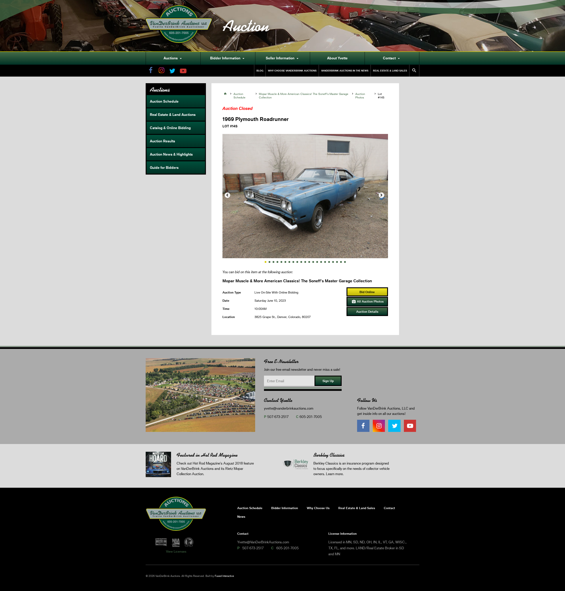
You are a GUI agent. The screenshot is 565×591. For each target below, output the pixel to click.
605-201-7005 (310, 416)
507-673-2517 (277, 416)
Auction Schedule (164, 101)
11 (305, 262)
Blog (259, 70)
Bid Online (367, 292)
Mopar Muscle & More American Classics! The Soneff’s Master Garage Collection (303, 95)
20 (341, 262)
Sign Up (328, 381)
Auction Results (162, 141)
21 (345, 262)
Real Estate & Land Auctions (173, 114)
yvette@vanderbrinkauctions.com (288, 408)
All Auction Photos (368, 301)
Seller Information (283, 58)
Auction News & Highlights (171, 154)
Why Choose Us (318, 508)
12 (309, 262)
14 (317, 262)
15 (321, 262)
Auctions (173, 58)
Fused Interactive (224, 576)
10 (301, 262)
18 (333, 262)
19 (337, 262)
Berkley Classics (329, 455)
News (241, 516)
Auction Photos (360, 95)
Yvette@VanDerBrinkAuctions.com (263, 542)
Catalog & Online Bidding (170, 128)
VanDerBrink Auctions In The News (344, 70)
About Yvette (337, 58)
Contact (392, 58)
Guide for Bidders (164, 167)
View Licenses (176, 551)
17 (329, 262)
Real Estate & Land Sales (390, 70)
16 (325, 262)
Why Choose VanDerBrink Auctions (292, 70)
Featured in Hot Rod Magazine (207, 455)
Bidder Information (228, 58)
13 (313, 262)
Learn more (334, 474)
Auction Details (367, 311)
